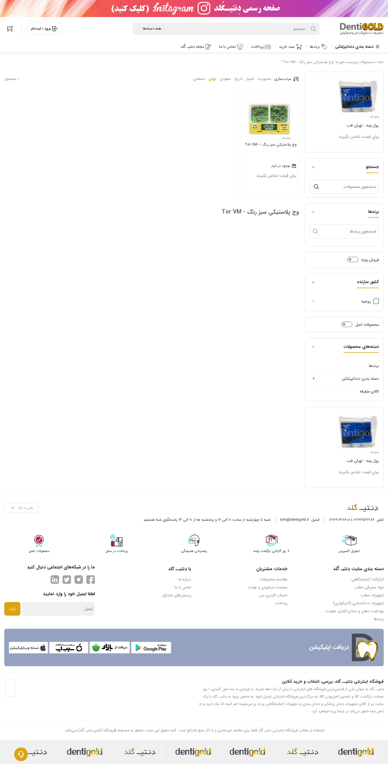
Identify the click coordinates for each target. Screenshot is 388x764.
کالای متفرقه (369, 391)
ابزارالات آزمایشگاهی (367, 579)
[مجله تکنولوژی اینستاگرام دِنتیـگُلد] (78, 579)
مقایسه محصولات (273, 579)
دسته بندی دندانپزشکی (360, 378)
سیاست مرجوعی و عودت (267, 587)
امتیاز (250, 79)
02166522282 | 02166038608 (352, 520)
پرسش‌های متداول (176, 595)
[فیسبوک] (90, 579)
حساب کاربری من (273, 595)
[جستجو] (316, 187)
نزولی (212, 79)
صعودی (225, 79)
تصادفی (199, 79)
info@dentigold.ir (294, 520)
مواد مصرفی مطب (369, 587)
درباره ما (184, 579)
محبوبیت (264, 79)
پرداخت (281, 603)
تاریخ (238, 79)
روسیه (366, 301)
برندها (374, 366)
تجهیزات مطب (372, 595)
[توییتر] (66, 579)
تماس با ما (183, 587)
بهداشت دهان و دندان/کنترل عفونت (355, 611)
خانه (380, 62)
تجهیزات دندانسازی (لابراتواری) (358, 603)
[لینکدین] (55, 579)
